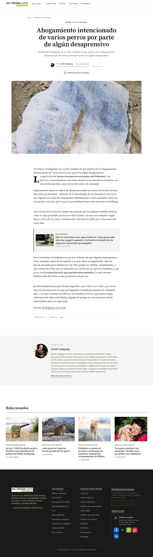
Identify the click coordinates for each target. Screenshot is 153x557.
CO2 (53, 510)
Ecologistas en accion (54, 307)
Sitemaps (84, 536)
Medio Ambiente (59, 493)
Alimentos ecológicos (61, 523)
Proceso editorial (82, 64)
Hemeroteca (86, 532)
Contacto (84, 493)
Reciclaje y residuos (60, 519)
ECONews (85, 528)
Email (61, 317)
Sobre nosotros (87, 497)
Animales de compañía (42, 18)
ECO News (73, 4)
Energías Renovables (61, 502)
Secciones (36, 4)
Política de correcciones (91, 506)
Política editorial (88, 502)
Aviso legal (85, 510)
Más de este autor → (61, 376)
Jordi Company (66, 64)
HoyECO (62, 4)
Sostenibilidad (58, 515)
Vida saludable (58, 528)
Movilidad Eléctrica (60, 506)
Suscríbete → (122, 503)
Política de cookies (89, 519)
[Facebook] (116, 530)
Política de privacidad (90, 515)
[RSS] (128, 530)
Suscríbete (86, 4)
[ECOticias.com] (17, 4)
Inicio (29, 18)
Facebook (53, 317)
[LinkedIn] (116, 536)
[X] (122, 530)
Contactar (51, 4)
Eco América (57, 532)
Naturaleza (56, 497)
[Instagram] (134, 530)
